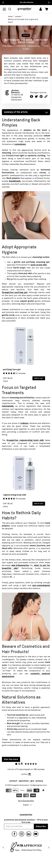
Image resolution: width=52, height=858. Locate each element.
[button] (9, 9)
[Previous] (3, 847)
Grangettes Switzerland (20, 785)
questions (24, 781)
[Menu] (5, 9)
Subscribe (41, 826)
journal (18, 16)
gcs (32, 781)
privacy (39, 781)
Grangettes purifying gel (14, 292)
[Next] (48, 847)
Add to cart (38, 378)
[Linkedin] (28, 834)
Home (10, 16)
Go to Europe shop (26, 801)
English (26, 805)
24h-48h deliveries (26, 2)
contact (13, 781)
